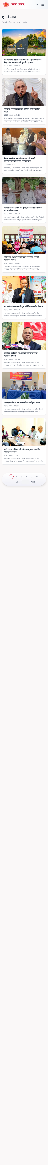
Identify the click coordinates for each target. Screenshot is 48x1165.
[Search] (37, 4)
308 (37, 477)
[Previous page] (6, 476)
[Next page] (42, 476)
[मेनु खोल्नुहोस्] (42, 4)
